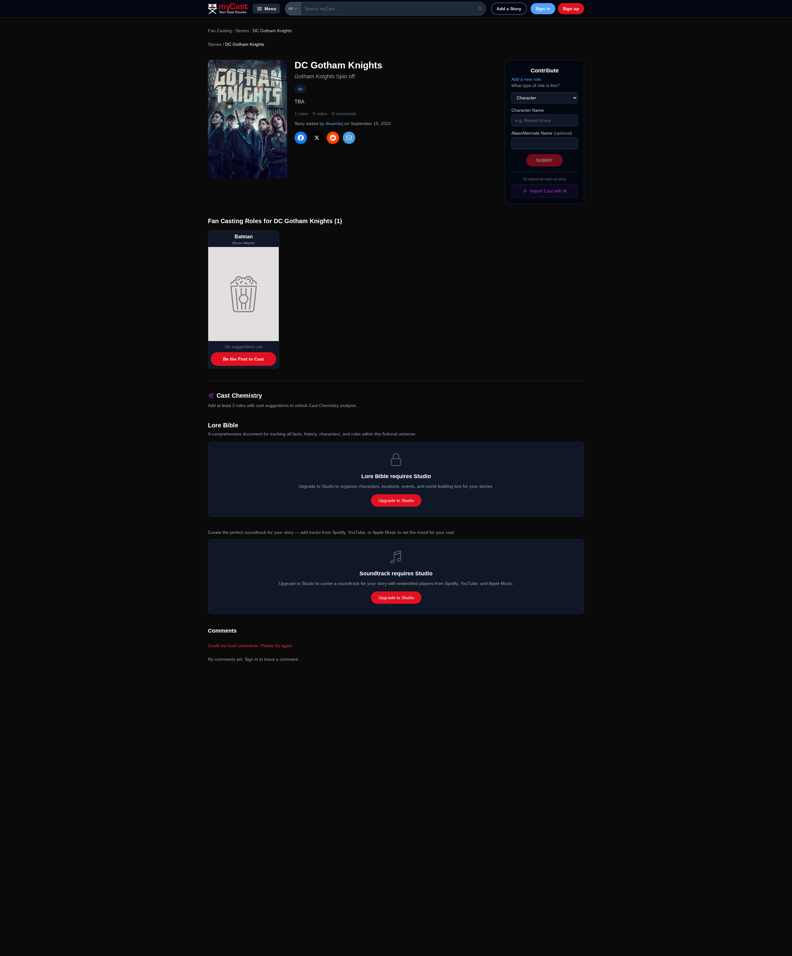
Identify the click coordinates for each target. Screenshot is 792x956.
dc (300, 88)
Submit (544, 160)
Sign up (571, 8)
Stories (242, 30)
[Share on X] (317, 138)
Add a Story (509, 8)
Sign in (543, 8)
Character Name (527, 110)
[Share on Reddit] (333, 138)
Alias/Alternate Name (541, 133)
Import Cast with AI (548, 190)
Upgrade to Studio (396, 500)
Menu (270, 8)
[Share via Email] (349, 138)
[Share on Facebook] (301, 138)
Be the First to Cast (243, 359)
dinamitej (334, 123)
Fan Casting (220, 30)
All (290, 8)
